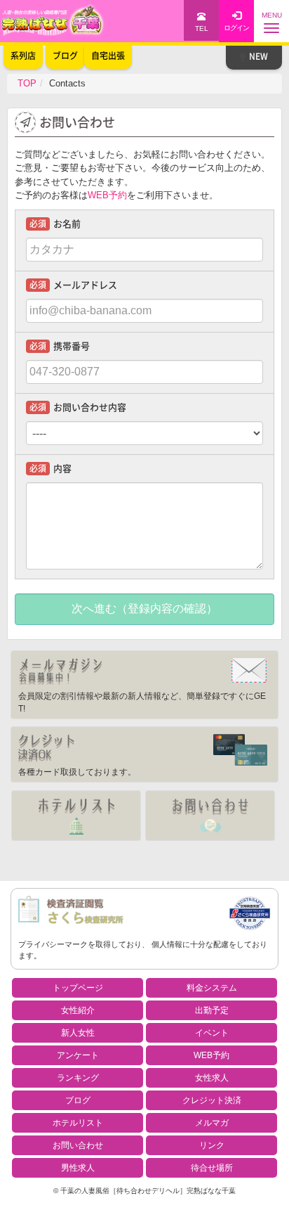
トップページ (78, 988)
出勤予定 (212, 1010)
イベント (212, 1033)
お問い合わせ (78, 1145)
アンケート (78, 1055)
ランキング (78, 1078)
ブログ (77, 1100)
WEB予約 (107, 195)
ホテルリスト (78, 1123)
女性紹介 (78, 1010)
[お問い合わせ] (210, 815)
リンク (211, 1145)
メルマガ (212, 1123)
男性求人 (78, 1168)
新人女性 (78, 1033)
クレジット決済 (211, 1100)
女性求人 (212, 1078)
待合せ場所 (212, 1168)
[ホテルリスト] (76, 815)
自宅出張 (108, 55)
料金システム (212, 988)
